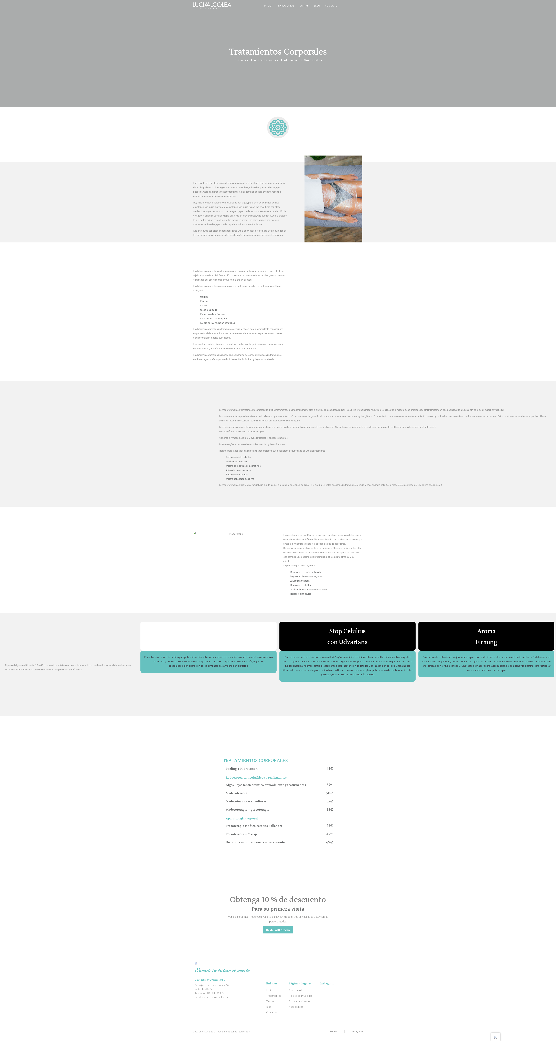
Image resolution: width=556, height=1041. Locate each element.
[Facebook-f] (355, 6)
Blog (317, 5)
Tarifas (304, 5)
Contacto (331, 5)
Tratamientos (285, 5)
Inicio (267, 5)
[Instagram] (361, 6)
